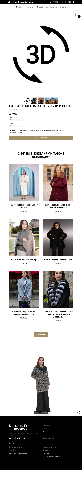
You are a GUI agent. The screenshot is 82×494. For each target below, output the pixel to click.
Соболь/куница (47, 432)
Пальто (11, 444)
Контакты (46, 453)
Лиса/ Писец (12, 450)
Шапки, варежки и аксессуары (18, 453)
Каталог (30, 7)
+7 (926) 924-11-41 (17, 438)
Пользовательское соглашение (52, 456)
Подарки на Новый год (49, 447)
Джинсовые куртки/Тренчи (17, 447)
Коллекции (46, 444)
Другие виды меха (48, 438)
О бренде (45, 450)
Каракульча (46, 435)
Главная (19, 7)
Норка (45, 429)
